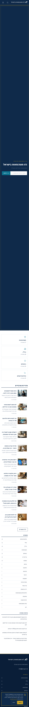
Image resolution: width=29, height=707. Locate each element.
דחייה (13, 702)
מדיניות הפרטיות (13, 699)
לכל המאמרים (22, 529)
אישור (20, 702)
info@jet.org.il (22, 669)
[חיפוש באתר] (7, 2)
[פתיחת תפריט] (3, 2)
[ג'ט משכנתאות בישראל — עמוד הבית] (19, 2)
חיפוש (5, 173)
